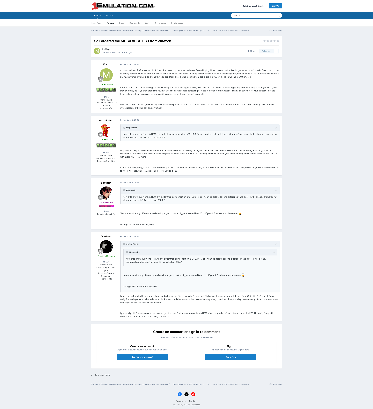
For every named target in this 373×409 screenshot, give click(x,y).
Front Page (96, 23)
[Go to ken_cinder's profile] (106, 130)
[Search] (279, 15)
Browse (97, 15)
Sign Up (275, 6)
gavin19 (106, 182)
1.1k (107, 211)
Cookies (193, 401)
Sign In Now (231, 357)
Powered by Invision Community (186, 405)
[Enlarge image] (240, 213)
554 (107, 262)
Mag (107, 49)
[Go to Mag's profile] (97, 51)
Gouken (106, 236)
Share (252, 51)
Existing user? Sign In (254, 6)
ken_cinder (105, 120)
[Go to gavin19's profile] (106, 193)
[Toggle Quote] (124, 127)
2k (107, 97)
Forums (110, 23)
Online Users (160, 23)
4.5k (107, 152)
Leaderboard (177, 23)
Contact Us (181, 401)
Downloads (135, 23)
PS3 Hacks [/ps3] (126, 52)
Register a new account (142, 357)
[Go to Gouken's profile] (106, 246)
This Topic (267, 15)
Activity (109, 15)
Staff (147, 23)
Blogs (121, 23)
